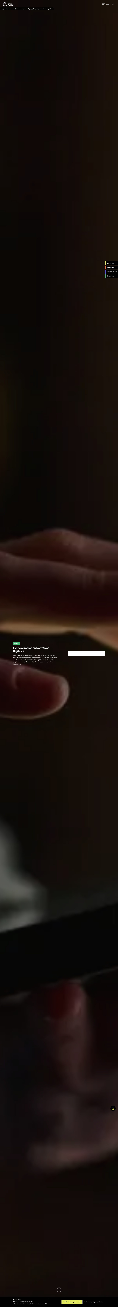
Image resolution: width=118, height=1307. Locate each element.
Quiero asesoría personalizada (93, 1302)
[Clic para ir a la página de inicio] (8, 4)
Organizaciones (112, 271)
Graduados (110, 276)
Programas (110, 263)
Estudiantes (110, 267)
